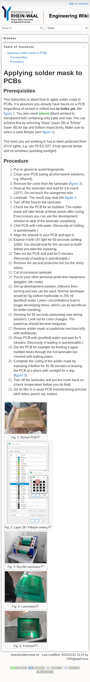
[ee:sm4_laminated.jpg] (26, 587)
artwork (44, 113)
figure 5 (20, 375)
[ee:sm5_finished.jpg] (26, 627)
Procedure (17, 61)
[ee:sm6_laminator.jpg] (26, 548)
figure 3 (75, 183)
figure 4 (70, 197)
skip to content (78, 3)
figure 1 (9, 113)
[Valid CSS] (71, 667)
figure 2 (47, 132)
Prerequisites (18, 57)
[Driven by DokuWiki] (45, 671)
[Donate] (18, 667)
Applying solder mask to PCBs (27, 53)
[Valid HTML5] (53, 667)
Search (42, 28)
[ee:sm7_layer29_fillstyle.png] (28, 483)
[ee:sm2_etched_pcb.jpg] (26, 418)
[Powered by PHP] (36, 667)
